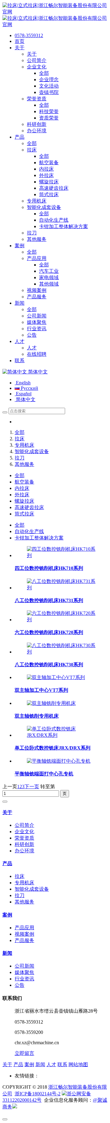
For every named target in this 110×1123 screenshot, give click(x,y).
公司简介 (24, 825)
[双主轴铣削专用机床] (51, 703)
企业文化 (24, 831)
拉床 (19, 438)
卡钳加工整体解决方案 (39, 537)
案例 (7, 914)
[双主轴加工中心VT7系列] (56, 677)
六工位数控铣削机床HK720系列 (49, 632)
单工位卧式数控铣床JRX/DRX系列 (52, 747)
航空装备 (24, 481)
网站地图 (78, 1064)
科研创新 (24, 844)
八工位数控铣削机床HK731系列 (49, 600)
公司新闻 (24, 966)
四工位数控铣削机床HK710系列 (49, 568)
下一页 (31, 786)
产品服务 (24, 940)
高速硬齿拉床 (29, 507)
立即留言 (24, 1053)
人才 (51, 1064)
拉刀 (19, 457)
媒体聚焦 (24, 972)
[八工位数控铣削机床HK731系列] (61, 587)
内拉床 (22, 488)
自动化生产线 (29, 531)
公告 (19, 985)
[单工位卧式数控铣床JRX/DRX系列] (61, 735)
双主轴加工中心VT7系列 (41, 690)
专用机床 (24, 445)
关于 (7, 812)
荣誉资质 (24, 838)
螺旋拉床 (24, 501)
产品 (7, 863)
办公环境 (24, 850)
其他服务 (24, 464)
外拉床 (22, 494)
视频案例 (24, 934)
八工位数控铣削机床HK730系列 (49, 664)
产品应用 (24, 927)
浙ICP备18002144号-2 (38, 1093)
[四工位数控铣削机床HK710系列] (61, 555)
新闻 (7, 953)
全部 (19, 432)
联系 (62, 1064)
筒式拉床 (24, 513)
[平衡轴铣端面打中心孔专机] (58, 761)
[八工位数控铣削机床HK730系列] (61, 651)
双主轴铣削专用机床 (37, 716)
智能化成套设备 (32, 451)
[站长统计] (14, 1106)
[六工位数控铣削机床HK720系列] (61, 619)
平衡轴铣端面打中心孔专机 (44, 773)
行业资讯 (24, 978)
